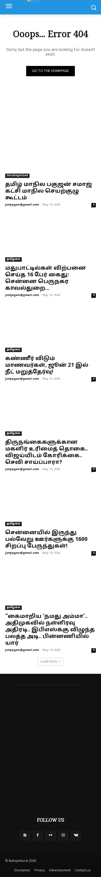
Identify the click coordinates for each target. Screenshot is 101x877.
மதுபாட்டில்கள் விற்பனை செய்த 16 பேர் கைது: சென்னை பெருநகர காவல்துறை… (45, 278)
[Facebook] (38, 836)
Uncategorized (17, 175)
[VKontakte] (76, 836)
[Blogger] (25, 836)
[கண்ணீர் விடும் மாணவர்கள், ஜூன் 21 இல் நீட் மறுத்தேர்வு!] (50, 329)
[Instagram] (63, 836)
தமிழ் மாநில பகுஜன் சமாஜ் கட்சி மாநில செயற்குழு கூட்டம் (48, 191)
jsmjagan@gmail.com (22, 205)
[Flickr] (50, 836)
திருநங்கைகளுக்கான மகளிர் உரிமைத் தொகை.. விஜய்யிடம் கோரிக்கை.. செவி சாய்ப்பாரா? (46, 452)
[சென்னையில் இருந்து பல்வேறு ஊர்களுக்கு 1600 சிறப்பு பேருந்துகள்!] (50, 503)
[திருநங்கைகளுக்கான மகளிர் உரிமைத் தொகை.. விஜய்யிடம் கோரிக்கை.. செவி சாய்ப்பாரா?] (50, 413)
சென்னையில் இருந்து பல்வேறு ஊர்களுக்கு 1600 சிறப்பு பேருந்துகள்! (46, 540)
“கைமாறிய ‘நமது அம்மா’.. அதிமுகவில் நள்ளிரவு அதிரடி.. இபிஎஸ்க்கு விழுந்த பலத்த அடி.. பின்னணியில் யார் (50, 630)
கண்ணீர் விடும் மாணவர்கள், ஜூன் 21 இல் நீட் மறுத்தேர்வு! (46, 365)
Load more (49, 661)
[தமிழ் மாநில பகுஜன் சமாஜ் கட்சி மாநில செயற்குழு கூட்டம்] (50, 155)
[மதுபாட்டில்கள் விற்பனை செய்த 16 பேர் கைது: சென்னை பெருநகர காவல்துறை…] (50, 239)
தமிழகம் (13, 259)
